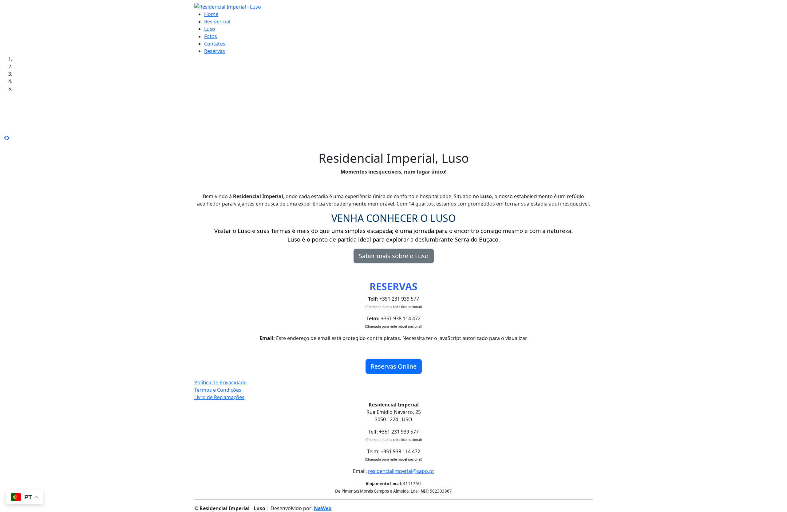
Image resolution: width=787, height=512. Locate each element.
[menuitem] (211, 14)
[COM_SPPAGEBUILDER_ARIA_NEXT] (8, 137)
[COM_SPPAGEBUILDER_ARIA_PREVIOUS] (5, 137)
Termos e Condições (217, 389)
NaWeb (322, 508)
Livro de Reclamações (219, 397)
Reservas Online (394, 366)
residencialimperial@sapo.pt (401, 471)
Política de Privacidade (220, 382)
